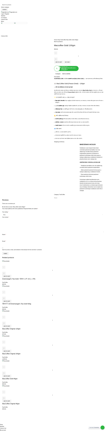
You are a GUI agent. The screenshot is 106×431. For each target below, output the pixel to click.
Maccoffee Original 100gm (11, 329)
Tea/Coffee (63, 39)
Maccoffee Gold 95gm (9, 379)
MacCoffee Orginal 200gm (11, 354)
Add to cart (59, 62)
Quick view (8, 264)
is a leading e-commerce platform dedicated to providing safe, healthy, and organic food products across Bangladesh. (13, 421)
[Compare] (4, 264)
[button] (6, 276)
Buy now (67, 62)
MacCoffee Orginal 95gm (11, 404)
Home (55, 39)
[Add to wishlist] (12, 264)
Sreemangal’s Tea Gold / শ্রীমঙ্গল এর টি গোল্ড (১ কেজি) (18, 279)
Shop (58, 39)
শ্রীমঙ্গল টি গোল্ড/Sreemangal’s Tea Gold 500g (16, 304)
